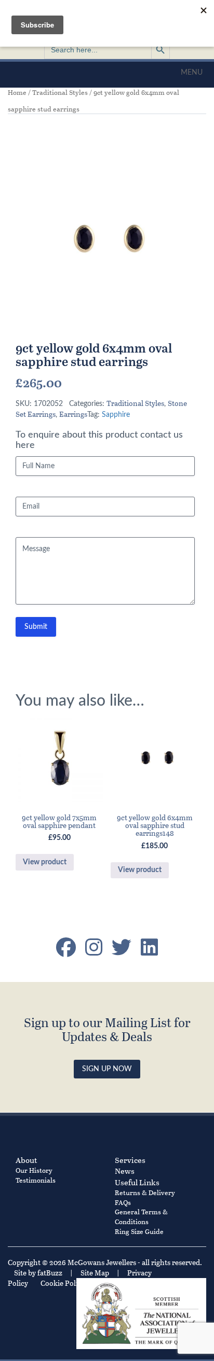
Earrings (73, 414)
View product (44, 862)
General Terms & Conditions (141, 1216)
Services (130, 1160)
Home (17, 92)
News (125, 1170)
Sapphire (116, 414)
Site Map (95, 1272)
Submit (35, 626)
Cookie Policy (63, 1283)
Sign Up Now (107, 1069)
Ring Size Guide (139, 1231)
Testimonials (36, 1180)
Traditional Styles (60, 92)
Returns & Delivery (145, 1192)
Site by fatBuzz (38, 1272)
